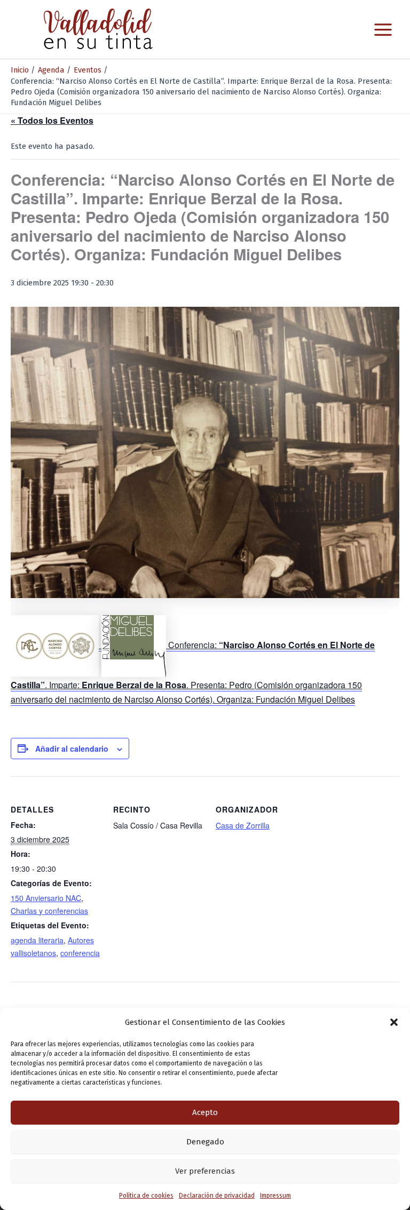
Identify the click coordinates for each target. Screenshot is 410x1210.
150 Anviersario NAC (46, 898)
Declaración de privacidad (217, 1195)
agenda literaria (37, 940)
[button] (394, 1022)
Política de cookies (146, 1195)
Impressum (275, 1195)
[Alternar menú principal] (383, 29)
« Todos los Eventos (52, 120)
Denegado (205, 1142)
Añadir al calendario (71, 748)
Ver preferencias (205, 1171)
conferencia (80, 953)
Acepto (205, 1112)
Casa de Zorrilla (243, 825)
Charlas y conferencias (49, 910)
